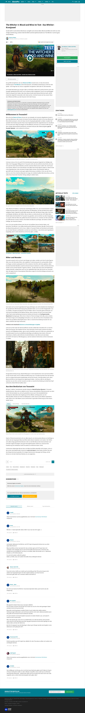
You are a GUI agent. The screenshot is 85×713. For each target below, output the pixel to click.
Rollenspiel (41, 466)
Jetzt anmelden (69, 691)
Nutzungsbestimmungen (51, 698)
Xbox (37, 466)
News (29, 1)
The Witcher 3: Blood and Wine (12, 469)
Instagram (14, 703)
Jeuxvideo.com (25, 701)
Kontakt (44, 698)
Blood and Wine (27, 83)
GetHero (20, 701)
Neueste (14, 506)
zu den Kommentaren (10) (29, 474)
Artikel (7, 466)
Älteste (30, 506)
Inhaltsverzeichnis (12, 79)
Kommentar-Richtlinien (41, 516)
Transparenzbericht (8, 699)
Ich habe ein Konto (14, 496)
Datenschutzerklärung (66, 698)
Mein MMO (16, 701)
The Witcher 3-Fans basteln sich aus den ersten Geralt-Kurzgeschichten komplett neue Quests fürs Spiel (68, 134)
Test (11, 466)
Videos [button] (39, 1)
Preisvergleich (67, 57)
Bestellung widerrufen (30, 698)
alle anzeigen (75, 193)
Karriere (36, 698)
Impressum (7, 698)
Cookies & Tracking (74, 698)
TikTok (18, 703)
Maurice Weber (12, 37)
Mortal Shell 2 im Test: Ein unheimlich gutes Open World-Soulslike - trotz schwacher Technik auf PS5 (72, 199)
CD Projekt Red (72, 53)
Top (46, 506)
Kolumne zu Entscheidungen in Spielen (29, 324)
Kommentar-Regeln (19, 486)
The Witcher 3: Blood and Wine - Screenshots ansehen (18, 253)
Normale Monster (25, 403)
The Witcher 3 (17, 84)
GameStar (6, 701)
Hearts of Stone (17, 117)
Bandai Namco (65, 53)
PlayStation (33, 466)
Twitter (6, 703)
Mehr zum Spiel (67, 61)
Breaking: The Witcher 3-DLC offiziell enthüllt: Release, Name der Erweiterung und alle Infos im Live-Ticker (67, 127)
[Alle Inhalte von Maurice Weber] (7, 38)
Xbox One (28, 466)
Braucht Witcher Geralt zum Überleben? (65, 115)
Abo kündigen (22, 698)
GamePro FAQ (16, 698)
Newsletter (41, 698)
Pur (53, 1)
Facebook (10, 703)
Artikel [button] (46, 1)
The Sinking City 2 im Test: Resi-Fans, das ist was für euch (72, 205)
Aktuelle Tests (62, 193)
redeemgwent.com (11, 109)
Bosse (8, 403)
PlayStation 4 (22, 466)
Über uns (11, 698)
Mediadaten (59, 698)
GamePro (11, 701)
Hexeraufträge (16, 403)
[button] (8, 1)
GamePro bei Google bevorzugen (46, 42)
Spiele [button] (22, 1)
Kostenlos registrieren (30, 496)
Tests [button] (33, 1)
